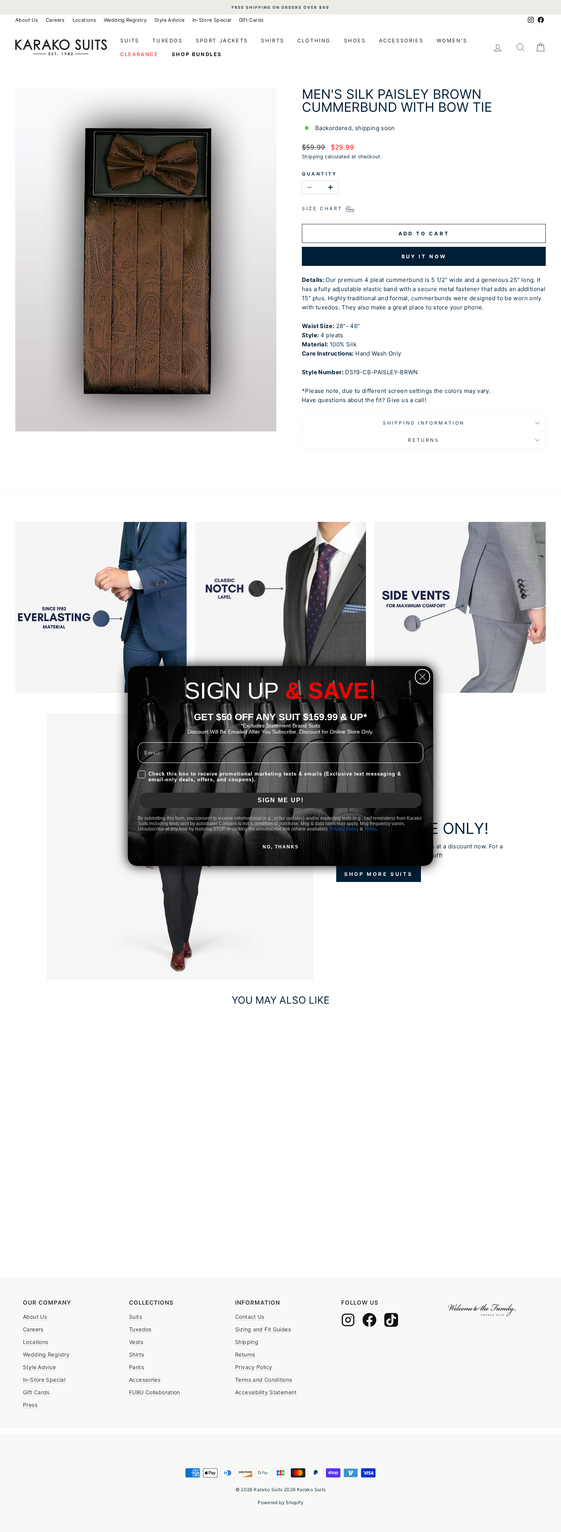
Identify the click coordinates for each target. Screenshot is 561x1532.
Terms (370, 829)
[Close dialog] (422, 677)
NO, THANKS (281, 847)
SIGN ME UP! (281, 800)
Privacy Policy (344, 829)
